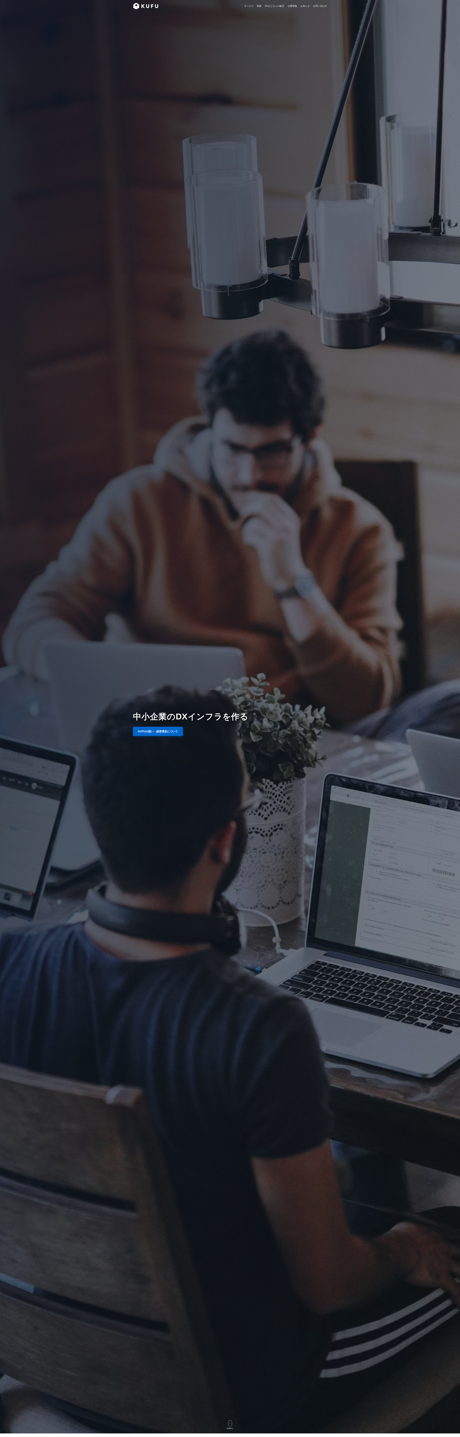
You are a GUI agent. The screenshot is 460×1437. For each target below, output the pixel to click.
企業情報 (292, 6)
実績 (259, 6)
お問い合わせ (320, 6)
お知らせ (305, 6)
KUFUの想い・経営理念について (158, 731)
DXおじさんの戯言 (274, 6)
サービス (249, 6)
